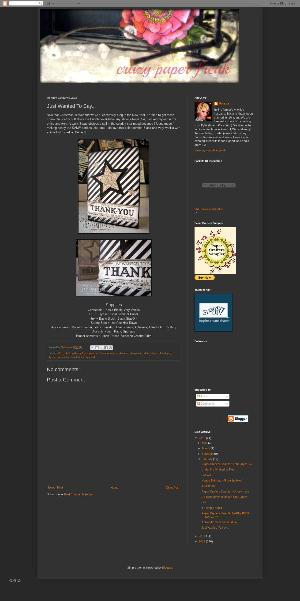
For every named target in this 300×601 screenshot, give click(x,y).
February (208, 453)
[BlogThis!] (97, 347)
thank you (165, 353)
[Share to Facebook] (106, 347)
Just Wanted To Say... (215, 527)
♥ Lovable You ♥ (212, 508)
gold (81, 353)
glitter (75, 353)
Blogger (167, 567)
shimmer (123, 353)
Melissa (224, 103)
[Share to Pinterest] (110, 347)
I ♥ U (204, 502)
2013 (202, 541)
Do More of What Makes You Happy (224, 497)
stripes (155, 353)
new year (112, 353)
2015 (60, 353)
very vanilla (89, 357)
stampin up (136, 353)
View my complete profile (210, 150)
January (207, 459)
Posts (204, 396)
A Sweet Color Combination (219, 522)
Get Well (207, 475)
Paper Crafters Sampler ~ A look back (225, 491)
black (68, 353)
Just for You (209, 486)
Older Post (172, 487)
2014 (202, 536)
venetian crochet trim (70, 357)
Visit (209, 209)
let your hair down (96, 353)
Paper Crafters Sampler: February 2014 (227, 464)
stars (147, 353)
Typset (52, 357)
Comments (207, 403)
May (205, 442)
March (206, 448)
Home (114, 487)
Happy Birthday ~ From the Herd (222, 480)
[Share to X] (101, 347)
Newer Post (55, 487)
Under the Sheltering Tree (218, 469)
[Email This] (92, 347)
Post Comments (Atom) (79, 494)
